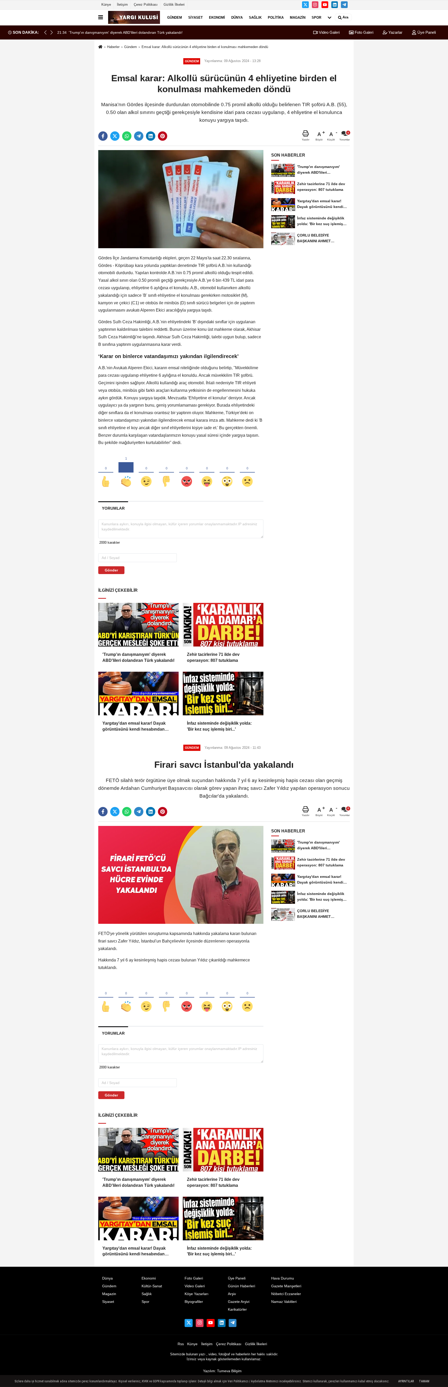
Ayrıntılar (406, 1381)
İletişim (122, 4)
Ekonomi (217, 17)
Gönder (111, 570)
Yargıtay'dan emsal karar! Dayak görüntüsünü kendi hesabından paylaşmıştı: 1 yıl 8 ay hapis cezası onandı (135, 726)
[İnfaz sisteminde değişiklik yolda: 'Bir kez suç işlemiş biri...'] (223, 693)
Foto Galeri (363, 32)
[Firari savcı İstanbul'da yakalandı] (180, 875)
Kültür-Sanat (152, 1286)
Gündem (174, 17)
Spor (316, 17)
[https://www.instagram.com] (315, 4)
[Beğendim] (105, 473)
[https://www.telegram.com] (344, 4)
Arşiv (232, 1294)
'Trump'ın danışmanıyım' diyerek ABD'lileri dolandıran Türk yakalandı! (138, 657)
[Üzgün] (247, 473)
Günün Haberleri (241, 1286)
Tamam (424, 1381)
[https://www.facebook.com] (324, 4)
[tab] (113, 508)
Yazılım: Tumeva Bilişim (222, 1371)
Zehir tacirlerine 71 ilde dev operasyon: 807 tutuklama (213, 657)
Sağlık (255, 17)
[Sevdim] (146, 473)
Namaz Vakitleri (284, 1302)
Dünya (237, 17)
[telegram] (138, 136)
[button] (51, 32)
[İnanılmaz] (227, 473)
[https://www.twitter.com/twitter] (305, 4)
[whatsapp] (126, 136)
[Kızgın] (186, 473)
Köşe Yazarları (196, 1294)
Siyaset (195, 17)
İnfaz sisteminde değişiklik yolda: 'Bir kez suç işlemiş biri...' (219, 726)
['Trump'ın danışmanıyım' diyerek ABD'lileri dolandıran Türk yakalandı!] (138, 625)
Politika (276, 17)
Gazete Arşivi (238, 1302)
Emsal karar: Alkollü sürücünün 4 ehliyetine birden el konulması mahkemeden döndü (205, 47)
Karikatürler (237, 1309)
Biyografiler (194, 1302)
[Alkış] (126, 473)
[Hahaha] (206, 473)
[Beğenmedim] (166, 473)
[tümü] (329, 17)
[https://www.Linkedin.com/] (334, 4)
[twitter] (115, 136)
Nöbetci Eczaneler (286, 1294)
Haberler (113, 47)
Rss (181, 1344)
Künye (106, 4)
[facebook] (103, 136)
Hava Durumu (282, 1278)
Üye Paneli (426, 32)
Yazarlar (394, 32)
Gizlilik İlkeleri (174, 4)
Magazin (297, 17)
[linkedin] (150, 136)
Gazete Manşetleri (286, 1286)
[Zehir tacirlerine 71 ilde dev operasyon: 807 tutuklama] (223, 625)
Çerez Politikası (146, 4)
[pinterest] (162, 136)
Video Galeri (329, 32)
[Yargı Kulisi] (134, 17)
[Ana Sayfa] (100, 47)
